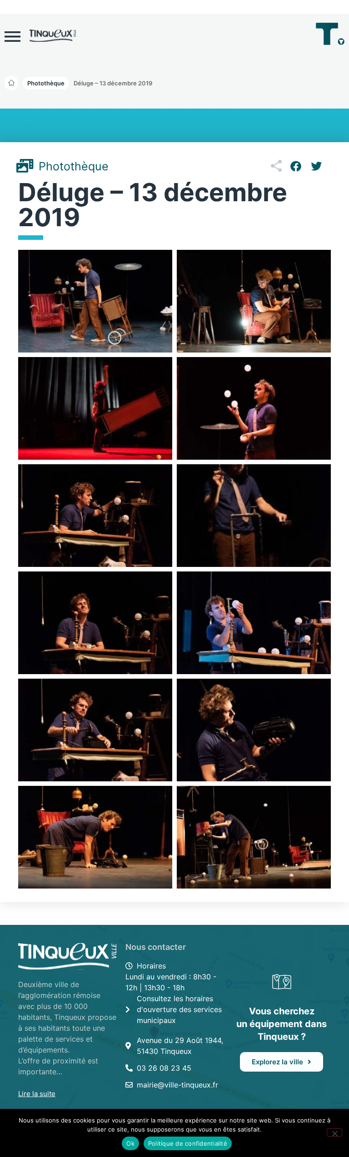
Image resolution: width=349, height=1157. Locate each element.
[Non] (334, 1132)
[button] (113, 83)
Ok (130, 1143)
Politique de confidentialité (187, 1143)
